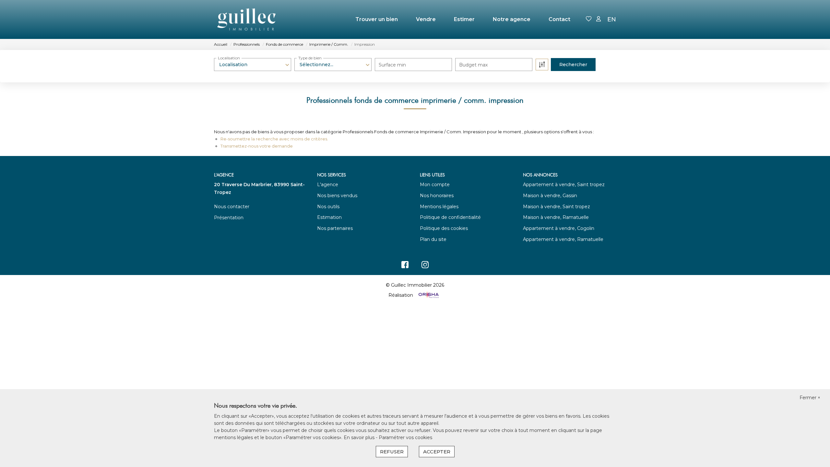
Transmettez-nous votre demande (256, 146)
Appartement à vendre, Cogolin (558, 228)
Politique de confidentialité (450, 217)
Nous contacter (231, 207)
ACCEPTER (436, 452)
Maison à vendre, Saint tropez (556, 207)
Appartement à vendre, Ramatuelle (563, 239)
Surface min (392, 65)
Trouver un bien (376, 19)
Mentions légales (439, 207)
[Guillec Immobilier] (246, 19)
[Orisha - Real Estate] (428, 295)
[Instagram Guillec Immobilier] (425, 266)
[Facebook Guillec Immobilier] (405, 266)
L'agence (327, 184)
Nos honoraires (437, 195)
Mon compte (435, 184)
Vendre (426, 19)
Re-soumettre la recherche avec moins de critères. (274, 138)
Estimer (464, 19)
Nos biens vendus (337, 195)
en (611, 19)
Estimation (329, 217)
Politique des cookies (444, 228)
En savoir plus (360, 437)
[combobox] (252, 64)
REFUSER (392, 452)
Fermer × (810, 398)
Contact (559, 19)
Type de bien (310, 57)
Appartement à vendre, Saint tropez (564, 184)
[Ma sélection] (589, 19)
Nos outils (328, 207)
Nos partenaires (335, 228)
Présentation (228, 218)
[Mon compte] (598, 19)
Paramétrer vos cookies (405, 437)
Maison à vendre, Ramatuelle (556, 217)
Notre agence (511, 19)
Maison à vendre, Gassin (550, 195)
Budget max (473, 65)
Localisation (229, 57)
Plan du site (433, 239)
